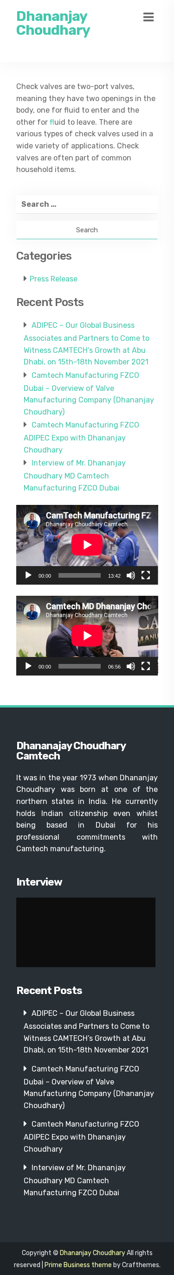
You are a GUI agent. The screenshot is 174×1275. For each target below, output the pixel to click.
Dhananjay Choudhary (53, 23)
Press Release (53, 278)
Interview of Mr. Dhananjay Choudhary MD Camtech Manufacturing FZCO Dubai (75, 475)
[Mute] (130, 575)
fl (52, 122)
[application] (87, 545)
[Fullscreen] (145, 575)
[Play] (28, 575)
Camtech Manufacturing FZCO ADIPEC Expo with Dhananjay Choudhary (81, 437)
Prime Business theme (78, 1265)
